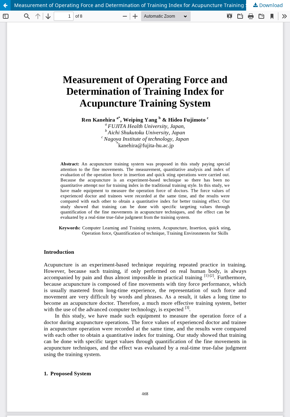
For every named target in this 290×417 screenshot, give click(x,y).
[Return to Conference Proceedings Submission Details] (5, 5)
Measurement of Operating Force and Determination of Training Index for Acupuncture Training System (138, 5)
